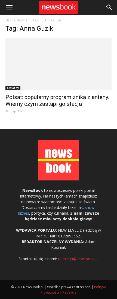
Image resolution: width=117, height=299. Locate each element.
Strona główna (16, 20)
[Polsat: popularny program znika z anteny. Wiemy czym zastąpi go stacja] (58, 64)
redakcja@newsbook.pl (78, 258)
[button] (109, 7)
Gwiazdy (13, 88)
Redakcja (69, 292)
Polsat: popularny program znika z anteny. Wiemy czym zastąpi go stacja (57, 100)
